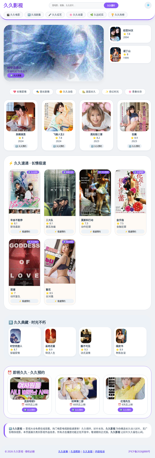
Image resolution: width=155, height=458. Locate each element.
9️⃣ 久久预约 (20, 146)
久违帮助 (75, 451)
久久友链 (87, 451)
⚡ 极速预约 (24, 232)
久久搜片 (111, 5)
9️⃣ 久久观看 (15, 75)
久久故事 (63, 451)
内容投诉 (100, 451)
